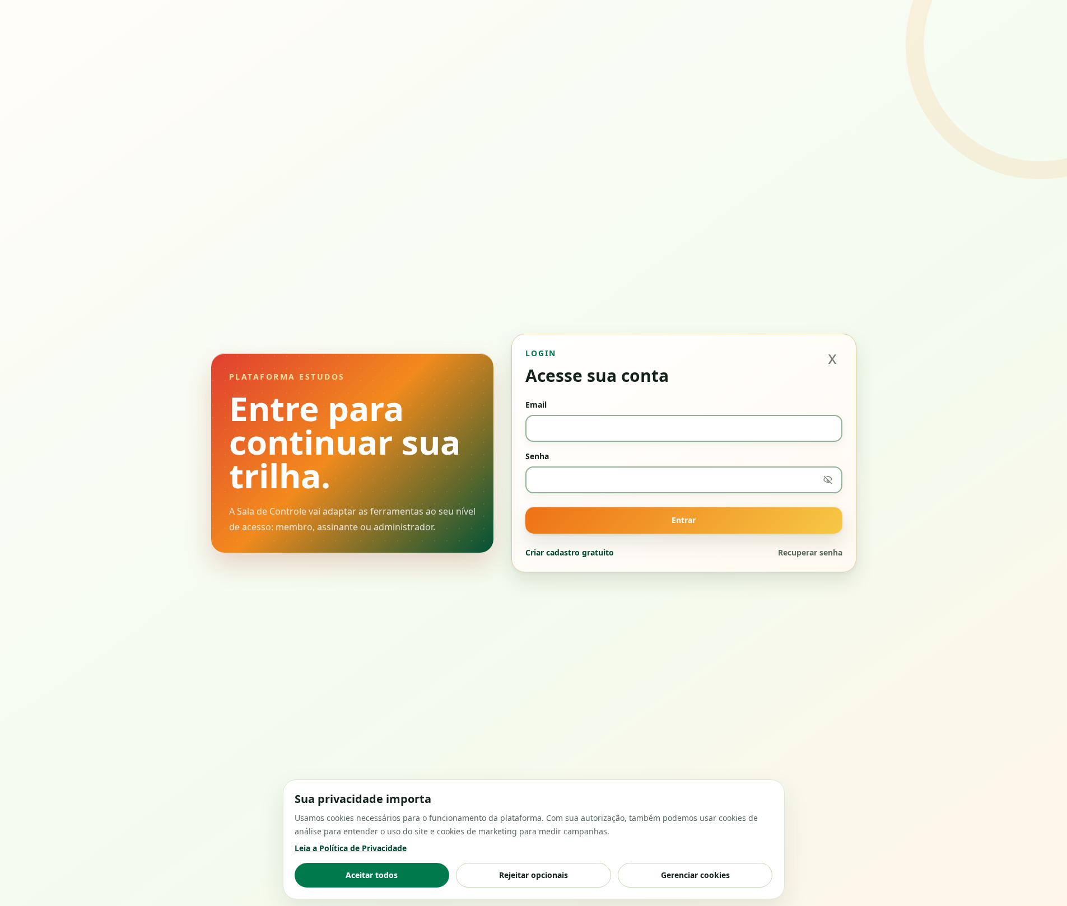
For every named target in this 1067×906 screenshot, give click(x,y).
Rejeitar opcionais (533, 875)
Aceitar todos (372, 875)
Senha (537, 456)
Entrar (684, 520)
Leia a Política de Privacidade (351, 848)
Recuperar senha (810, 552)
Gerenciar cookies (695, 875)
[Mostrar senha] (828, 480)
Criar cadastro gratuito (569, 552)
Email (536, 404)
